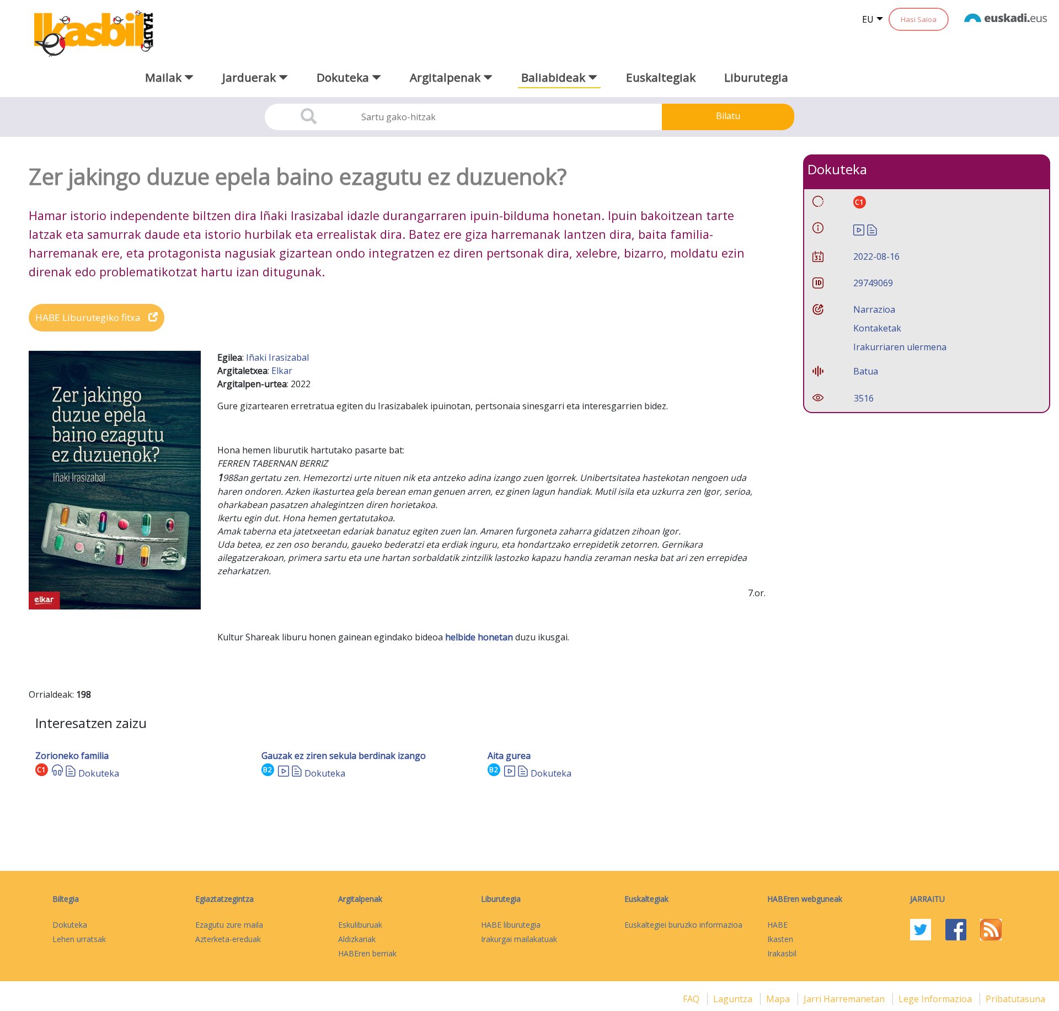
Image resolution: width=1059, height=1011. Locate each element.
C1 (41, 769)
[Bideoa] (283, 773)
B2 (267, 769)
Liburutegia (756, 77)
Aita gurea (509, 756)
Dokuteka (98, 773)
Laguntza (734, 999)
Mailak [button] (164, 77)
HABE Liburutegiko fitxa (89, 317)
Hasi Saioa (919, 19)
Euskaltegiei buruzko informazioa (683, 924)
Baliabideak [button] (554, 77)
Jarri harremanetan (845, 999)
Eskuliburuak (360, 924)
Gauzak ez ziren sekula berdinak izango (343, 756)
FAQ (692, 999)
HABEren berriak (367, 953)
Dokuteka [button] (344, 77)
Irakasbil (781, 953)
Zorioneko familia (72, 756)
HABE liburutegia (511, 924)
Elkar (281, 371)
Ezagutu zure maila (229, 924)
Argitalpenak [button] (446, 77)
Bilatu (728, 116)
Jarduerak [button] (250, 77)
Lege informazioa (936, 999)
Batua (865, 371)
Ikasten (780, 939)
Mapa (779, 999)
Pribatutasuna (1015, 999)
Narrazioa (874, 309)
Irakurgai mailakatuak (519, 939)
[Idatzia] (70, 773)
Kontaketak (877, 328)
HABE (777, 924)
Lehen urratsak (79, 939)
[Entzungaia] (57, 773)
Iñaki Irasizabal (277, 357)
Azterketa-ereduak (228, 939)
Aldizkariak (357, 939)
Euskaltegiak (661, 77)
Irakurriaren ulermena (899, 347)
